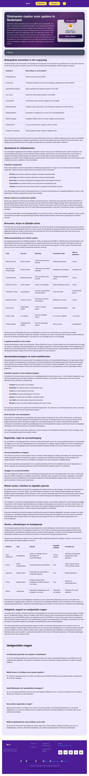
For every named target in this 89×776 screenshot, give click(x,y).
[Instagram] (60, 752)
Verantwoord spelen (46, 750)
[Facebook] (71, 752)
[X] (76, 752)
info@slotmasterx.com (65, 745)
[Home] (28, 3)
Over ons (34, 743)
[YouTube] (81, 752)
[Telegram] (65, 752)
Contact (33, 747)
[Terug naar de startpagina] (15, 745)
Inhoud (10, 52)
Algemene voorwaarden (46, 744)
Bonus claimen (70, 36)
